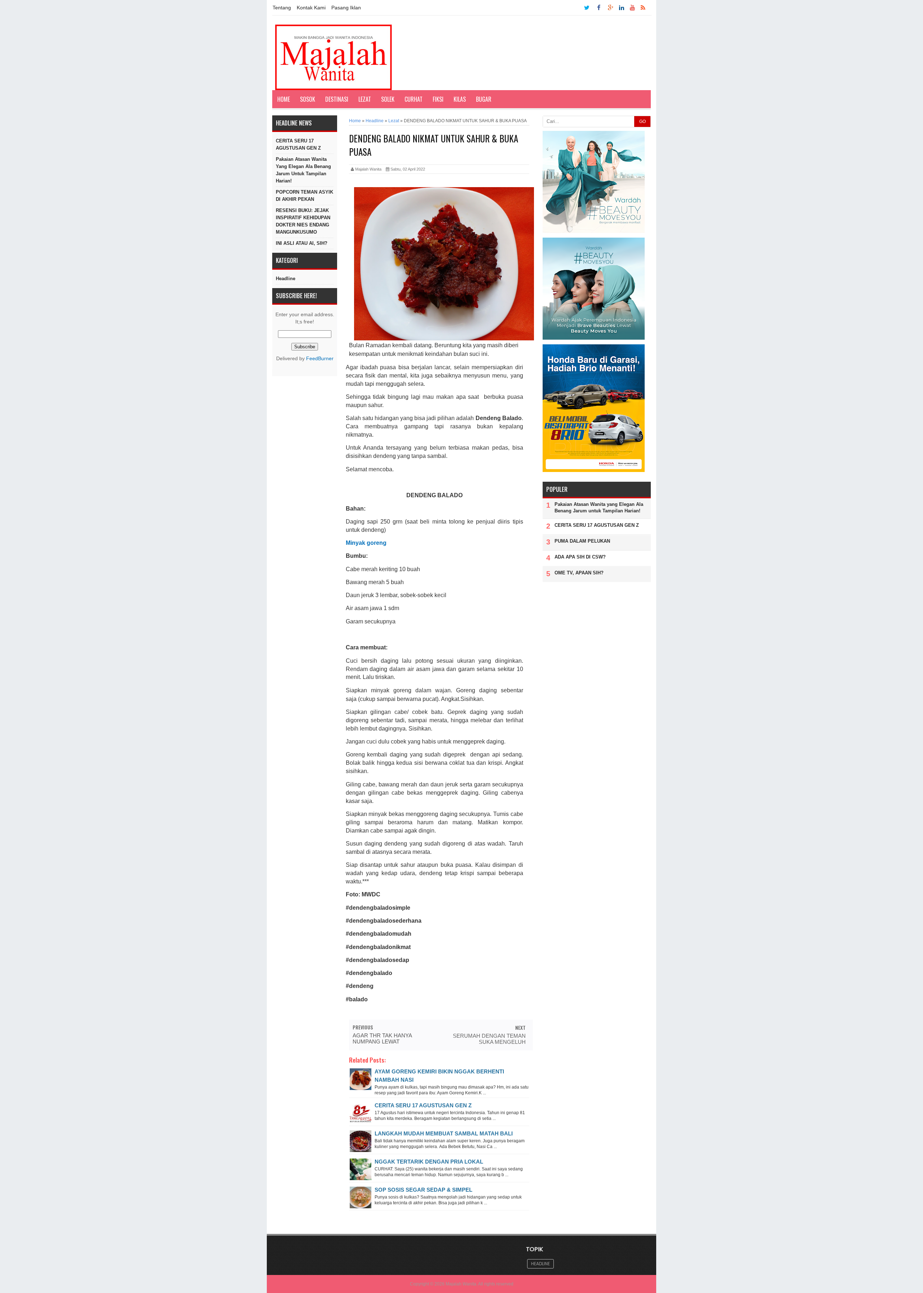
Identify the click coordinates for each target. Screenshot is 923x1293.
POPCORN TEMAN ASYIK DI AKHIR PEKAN (304, 195)
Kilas (460, 99)
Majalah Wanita (461, 1284)
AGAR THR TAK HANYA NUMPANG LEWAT (382, 1038)
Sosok (307, 99)
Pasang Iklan (346, 7)
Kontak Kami (311, 7)
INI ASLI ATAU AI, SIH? (301, 243)
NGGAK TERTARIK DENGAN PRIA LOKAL (429, 1162)
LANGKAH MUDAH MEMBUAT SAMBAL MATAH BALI (444, 1133)
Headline (285, 278)
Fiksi (438, 99)
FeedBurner (320, 358)
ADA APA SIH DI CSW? (580, 557)
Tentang (282, 7)
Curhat (414, 99)
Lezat (364, 99)
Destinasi (336, 99)
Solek (387, 99)
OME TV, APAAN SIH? (579, 572)
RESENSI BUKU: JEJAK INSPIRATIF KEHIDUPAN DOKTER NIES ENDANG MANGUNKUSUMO (303, 221)
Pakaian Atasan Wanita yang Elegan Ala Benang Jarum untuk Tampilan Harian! (303, 170)
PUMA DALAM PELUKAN (582, 541)
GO (642, 121)
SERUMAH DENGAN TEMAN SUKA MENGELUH (489, 1039)
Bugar (483, 99)
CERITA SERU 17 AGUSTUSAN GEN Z (298, 144)
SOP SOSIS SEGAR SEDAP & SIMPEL (423, 1190)
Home (283, 99)
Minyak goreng (366, 543)
